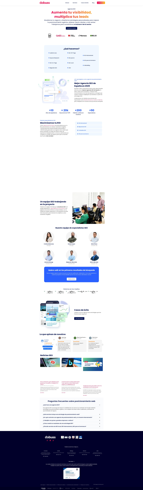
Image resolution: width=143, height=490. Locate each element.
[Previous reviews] (57, 344)
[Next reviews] (102, 344)
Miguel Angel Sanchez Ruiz (82, 337)
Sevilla (95, 100)
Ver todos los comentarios (47, 346)
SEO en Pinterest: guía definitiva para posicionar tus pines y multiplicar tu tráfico (49, 383)
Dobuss (46, 341)
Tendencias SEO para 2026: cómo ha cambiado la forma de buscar (92, 386)
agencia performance (49, 125)
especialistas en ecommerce (57, 208)
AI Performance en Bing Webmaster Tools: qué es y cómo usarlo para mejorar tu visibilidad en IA (71, 383)
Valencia (100, 100)
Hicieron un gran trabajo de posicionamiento (78, 344)
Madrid (85, 100)
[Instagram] (47, 440)
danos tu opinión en (47, 348)
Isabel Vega (64, 337)
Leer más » (42, 392)
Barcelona (90, 100)
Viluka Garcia (94, 337)
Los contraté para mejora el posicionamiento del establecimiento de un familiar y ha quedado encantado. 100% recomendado (94, 346)
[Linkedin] (50, 440)
